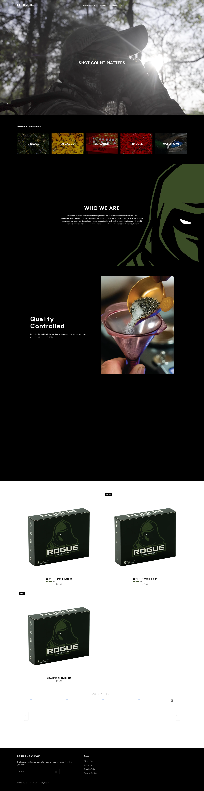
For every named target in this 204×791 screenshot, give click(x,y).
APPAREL (103, 5)
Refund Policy (89, 765)
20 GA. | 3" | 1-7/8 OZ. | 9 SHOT (145, 579)
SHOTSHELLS (87, 5)
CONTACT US (116, 5)
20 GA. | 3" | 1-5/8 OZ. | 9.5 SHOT (59, 579)
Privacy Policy (89, 761)
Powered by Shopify (42, 783)
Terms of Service (90, 773)
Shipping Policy (90, 769)
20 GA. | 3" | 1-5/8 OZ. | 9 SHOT (59, 678)
